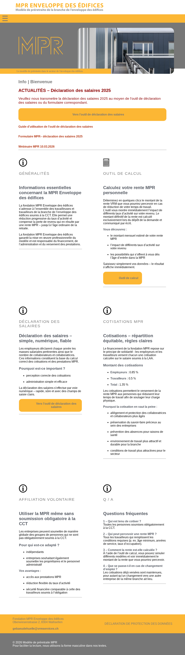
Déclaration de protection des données (138, 623)
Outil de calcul (128, 278)
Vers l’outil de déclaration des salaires (98, 114)
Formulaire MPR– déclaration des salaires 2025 (50, 136)
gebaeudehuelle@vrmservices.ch (36, 628)
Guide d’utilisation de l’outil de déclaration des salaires (55, 126)
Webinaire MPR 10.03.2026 (36, 146)
